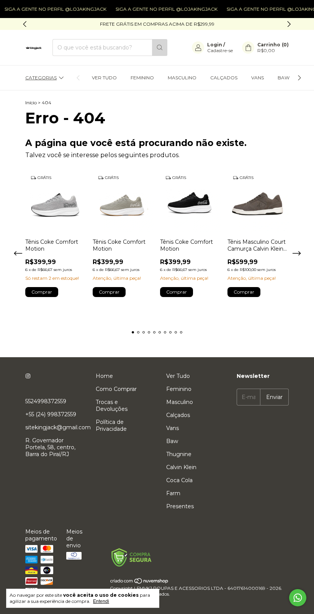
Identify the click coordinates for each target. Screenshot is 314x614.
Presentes (180, 506)
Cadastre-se (220, 50)
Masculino (182, 77)
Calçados (223, 77)
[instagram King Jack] (28, 376)
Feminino (142, 77)
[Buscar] (159, 47)
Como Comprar (116, 389)
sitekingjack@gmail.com (58, 427)
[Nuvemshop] (139, 582)
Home (104, 376)
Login (214, 45)
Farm (173, 493)
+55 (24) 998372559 (50, 414)
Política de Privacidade (111, 425)
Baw (283, 77)
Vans (257, 77)
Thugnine (178, 454)
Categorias (41, 77)
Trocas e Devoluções (112, 405)
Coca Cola (179, 480)
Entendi (101, 601)
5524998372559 (45, 401)
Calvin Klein (181, 467)
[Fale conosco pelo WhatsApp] (297, 597)
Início (31, 102)
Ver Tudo (104, 77)
